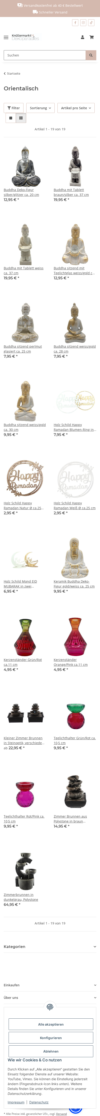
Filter (15, 108)
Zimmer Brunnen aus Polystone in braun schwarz (70, 819)
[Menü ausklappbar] (8, 37)
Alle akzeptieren (51, 1024)
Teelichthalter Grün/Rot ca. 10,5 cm (75, 740)
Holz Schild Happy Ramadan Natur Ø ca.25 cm (22, 505)
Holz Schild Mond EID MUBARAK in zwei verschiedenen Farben (21, 584)
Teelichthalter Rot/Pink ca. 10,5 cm (24, 818)
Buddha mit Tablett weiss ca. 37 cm (23, 270)
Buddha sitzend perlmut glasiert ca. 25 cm (23, 348)
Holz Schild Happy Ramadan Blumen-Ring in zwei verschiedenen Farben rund (74, 427)
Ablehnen (51, 1051)
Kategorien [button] (14, 946)
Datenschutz (39, 1102)
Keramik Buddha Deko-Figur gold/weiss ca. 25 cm (74, 583)
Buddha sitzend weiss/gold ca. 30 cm (25, 427)
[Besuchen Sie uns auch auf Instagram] (83, 22)
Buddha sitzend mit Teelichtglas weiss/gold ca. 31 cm (74, 270)
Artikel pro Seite (74, 108)
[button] (82, 37)
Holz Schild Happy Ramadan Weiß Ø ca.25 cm (75, 505)
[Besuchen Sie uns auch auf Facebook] (75, 22)
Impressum (16, 1102)
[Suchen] (91, 55)
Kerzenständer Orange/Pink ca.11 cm (71, 662)
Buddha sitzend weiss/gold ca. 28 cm (75, 348)
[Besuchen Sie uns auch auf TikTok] (91, 22)
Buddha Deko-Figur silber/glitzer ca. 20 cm (21, 192)
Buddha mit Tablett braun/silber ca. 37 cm (71, 192)
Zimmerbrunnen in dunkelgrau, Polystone (21, 897)
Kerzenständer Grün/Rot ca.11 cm (23, 662)
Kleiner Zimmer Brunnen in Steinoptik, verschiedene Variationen (25, 740)
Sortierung (38, 108)
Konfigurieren (51, 1038)
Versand (61, 1114)
